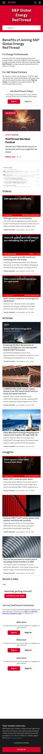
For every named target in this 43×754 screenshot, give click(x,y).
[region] (21, 736)
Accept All (21, 749)
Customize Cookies (21, 743)
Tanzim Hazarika (9, 230)
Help (4, 584)
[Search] (35, 2)
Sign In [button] (14, 101)
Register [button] (28, 101)
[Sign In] (39, 2)
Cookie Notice (16, 738)
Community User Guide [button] (15, 596)
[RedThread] (12, 3)
